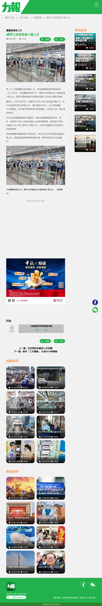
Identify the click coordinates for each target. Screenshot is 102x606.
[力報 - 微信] (95, 310)
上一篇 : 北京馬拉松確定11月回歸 (35, 348)
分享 (61, 39)
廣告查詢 (92, 598)
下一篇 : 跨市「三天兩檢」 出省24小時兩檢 (35, 351)
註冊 (37, 330)
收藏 (47, 39)
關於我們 (57, 598)
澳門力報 (9, 17)
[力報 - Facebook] (95, 302)
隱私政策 (83, 598)
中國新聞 (37, 17)
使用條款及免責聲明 (70, 598)
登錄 (45, 330)
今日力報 (23, 17)
